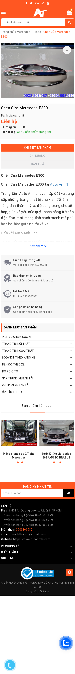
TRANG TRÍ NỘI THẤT (16, 343)
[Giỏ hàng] (69, 13)
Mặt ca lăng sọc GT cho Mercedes (19, 455)
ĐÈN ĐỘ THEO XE (13, 364)
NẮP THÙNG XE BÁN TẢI (17, 378)
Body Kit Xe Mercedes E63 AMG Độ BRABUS (56, 455)
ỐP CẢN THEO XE (13, 392)
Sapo (46, 591)
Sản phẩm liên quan (37, 406)
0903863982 (30, 296)
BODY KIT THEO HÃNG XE (18, 357)
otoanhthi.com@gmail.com (28, 534)
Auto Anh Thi (61, 184)
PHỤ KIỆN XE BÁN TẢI (15, 385)
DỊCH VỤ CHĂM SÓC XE (17, 336)
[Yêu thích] (67, 50)
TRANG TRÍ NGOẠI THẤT (18, 350)
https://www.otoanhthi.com (31, 539)
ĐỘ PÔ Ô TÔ (10, 371)
